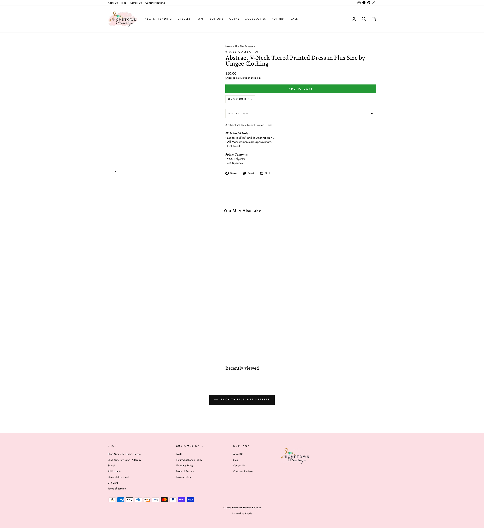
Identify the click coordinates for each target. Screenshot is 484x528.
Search (111, 465)
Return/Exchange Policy (189, 460)
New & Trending (158, 19)
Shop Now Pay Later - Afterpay (124, 460)
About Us (113, 3)
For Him (278, 19)
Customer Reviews (155, 3)
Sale (294, 19)
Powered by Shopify (242, 513)
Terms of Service (117, 488)
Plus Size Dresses (244, 46)
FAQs (179, 454)
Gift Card (113, 483)
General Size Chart (118, 477)
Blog (123, 3)
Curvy (234, 19)
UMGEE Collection (242, 51)
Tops (200, 19)
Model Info (239, 113)
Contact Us (136, 3)
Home (228, 46)
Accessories (255, 19)
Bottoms (217, 19)
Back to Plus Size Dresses (245, 399)
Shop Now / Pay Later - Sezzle (124, 454)
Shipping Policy (184, 465)
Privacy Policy (183, 477)
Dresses (184, 19)
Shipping (230, 78)
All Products (114, 471)
